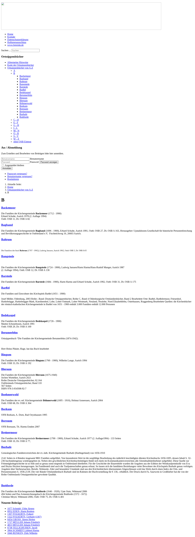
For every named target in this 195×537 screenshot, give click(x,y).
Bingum (23, 98)
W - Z (16, 139)
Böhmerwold (26, 103)
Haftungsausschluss (16, 42)
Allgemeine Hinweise (17, 62)
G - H (16, 125)
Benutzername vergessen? (19, 176)
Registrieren (13, 179)
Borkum (23, 106)
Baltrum (23, 81)
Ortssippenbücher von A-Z (20, 68)
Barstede (24, 87)
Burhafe (23, 114)
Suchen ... (6, 50)
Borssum (24, 109)
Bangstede (25, 84)
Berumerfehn (26, 95)
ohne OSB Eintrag (22, 141)
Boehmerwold (10, 394)
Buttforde (24, 117)
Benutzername (37, 158)
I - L (15, 128)
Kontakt (11, 37)
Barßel (23, 89)
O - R (16, 133)
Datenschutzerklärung (17, 39)
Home (10, 34)
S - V (16, 136)
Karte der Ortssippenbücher (20, 65)
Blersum (24, 100)
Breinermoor (26, 111)
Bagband (24, 78)
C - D (16, 119)
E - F (15, 122)
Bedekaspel (25, 92)
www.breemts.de (15, 45)
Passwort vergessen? (17, 173)
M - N (16, 130)
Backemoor (25, 76)
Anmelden (6, 168)
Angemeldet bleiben (14, 165)
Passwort (34, 162)
